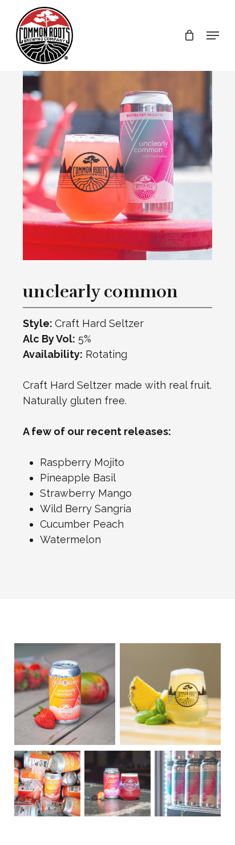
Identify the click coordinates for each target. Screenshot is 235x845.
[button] (212, 35)
